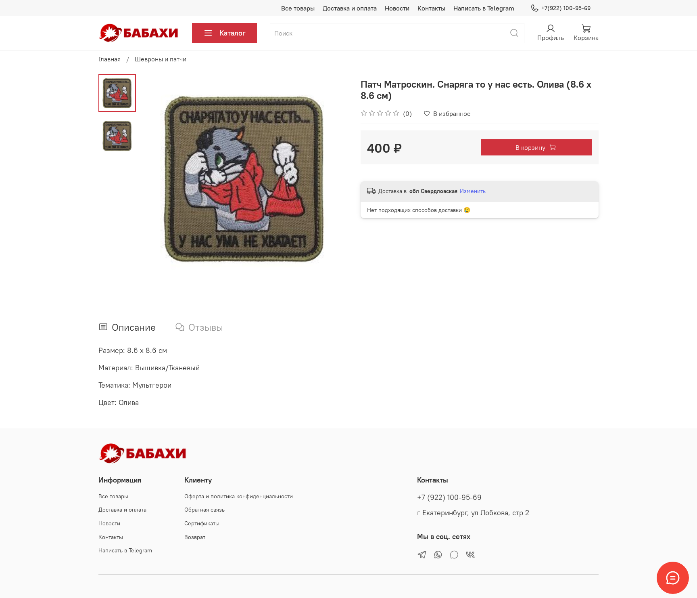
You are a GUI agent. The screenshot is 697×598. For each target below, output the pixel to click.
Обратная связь (204, 509)
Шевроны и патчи (160, 59)
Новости (397, 8)
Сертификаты (201, 523)
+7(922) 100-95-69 (566, 8)
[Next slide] (332, 178)
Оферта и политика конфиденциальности (238, 496)
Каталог (232, 33)
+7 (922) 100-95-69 (449, 497)
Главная (109, 59)
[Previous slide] (156, 178)
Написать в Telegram (483, 8)
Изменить (473, 191)
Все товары (298, 8)
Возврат (194, 537)
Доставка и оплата (350, 8)
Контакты (431, 8)
